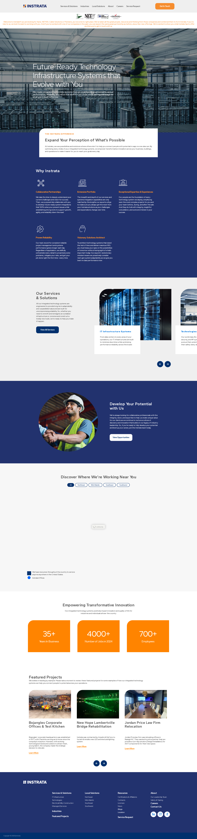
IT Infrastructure (58, 797)
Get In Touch (165, 6)
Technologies (57, 800)
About (111, 6)
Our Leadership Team (159, 797)
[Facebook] (167, 814)
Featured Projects (60, 816)
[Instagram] (160, 814)
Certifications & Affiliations (127, 797)
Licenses (121, 803)
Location (121, 812)
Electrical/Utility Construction (62, 803)
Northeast (81, 485)
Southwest (123, 485)
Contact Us (156, 806)
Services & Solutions (69, 6)
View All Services (47, 329)
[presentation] (160, 364)
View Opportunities (121, 437)
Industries (85, 6)
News (120, 806)
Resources (122, 793)
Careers (120, 6)
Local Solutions (98, 6)
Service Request (133, 6)
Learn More (34, 746)
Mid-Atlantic (95, 485)
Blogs (120, 809)
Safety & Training (157, 800)
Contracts (121, 800)
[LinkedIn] (153, 814)
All (71, 485)
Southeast (109, 485)
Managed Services (59, 806)
